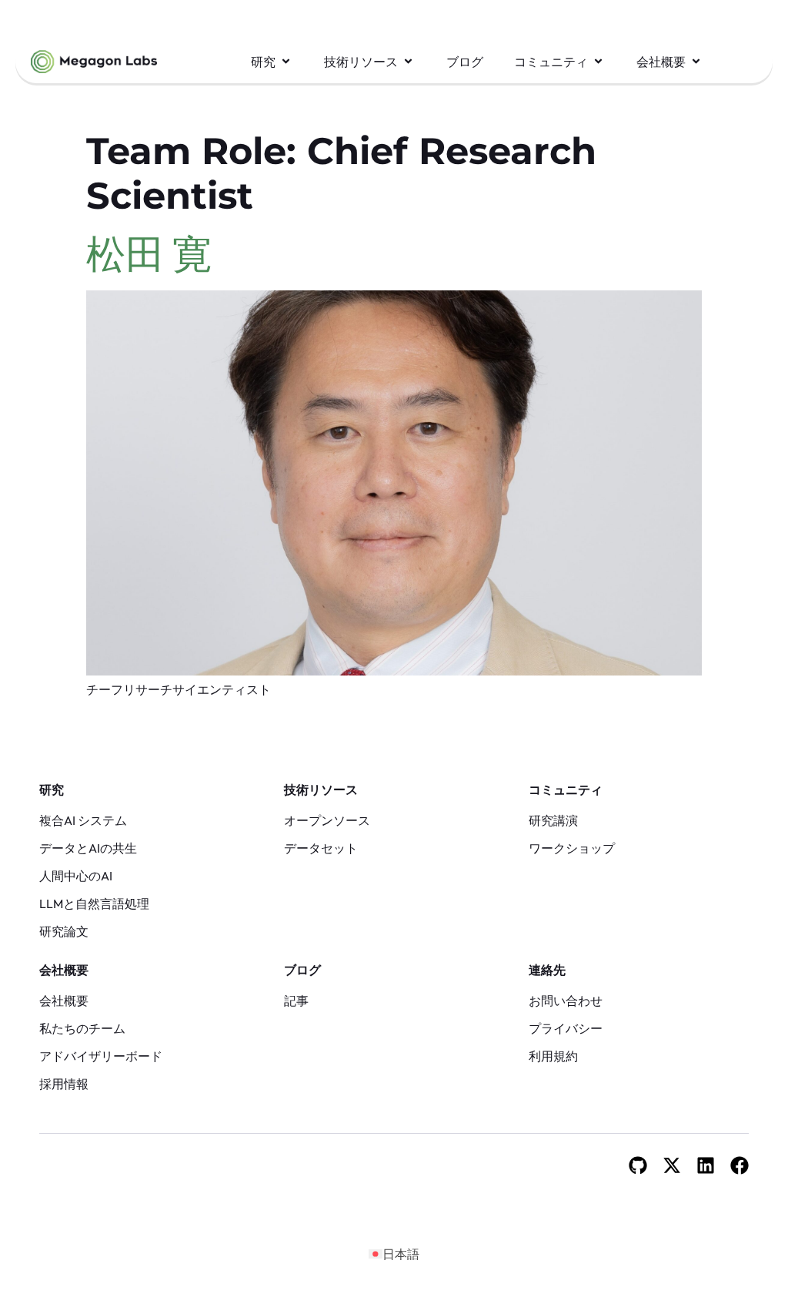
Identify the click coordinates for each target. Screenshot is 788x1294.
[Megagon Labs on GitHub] (638, 1165)
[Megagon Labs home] (94, 61)
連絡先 (547, 969)
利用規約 (553, 1056)
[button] (272, 62)
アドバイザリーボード (100, 1056)
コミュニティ (566, 789)
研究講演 (553, 820)
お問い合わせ (566, 1000)
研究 (51, 789)
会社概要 (63, 969)
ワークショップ (572, 848)
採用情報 (63, 1083)
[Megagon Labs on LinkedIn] (705, 1165)
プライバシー (566, 1028)
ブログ (302, 969)
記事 (296, 1000)
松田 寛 (149, 253)
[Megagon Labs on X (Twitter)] (672, 1165)
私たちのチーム (82, 1028)
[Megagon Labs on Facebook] (739, 1165)
